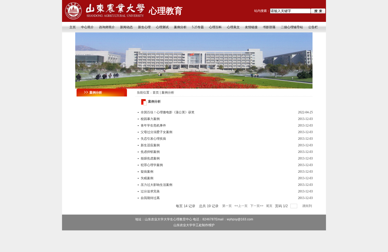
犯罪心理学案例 (152, 165)
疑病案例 (147, 171)
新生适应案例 (150, 145)
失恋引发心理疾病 (153, 138)
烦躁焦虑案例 (150, 158)
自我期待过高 (150, 198)
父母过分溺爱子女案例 (156, 132)
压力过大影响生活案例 (156, 185)
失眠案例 (147, 178)
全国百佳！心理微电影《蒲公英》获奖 (168, 112)
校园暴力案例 (150, 119)
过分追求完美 (150, 191)
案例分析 (168, 92)
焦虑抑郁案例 (150, 152)
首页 (156, 92)
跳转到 (307, 206)
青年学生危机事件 (153, 125)
